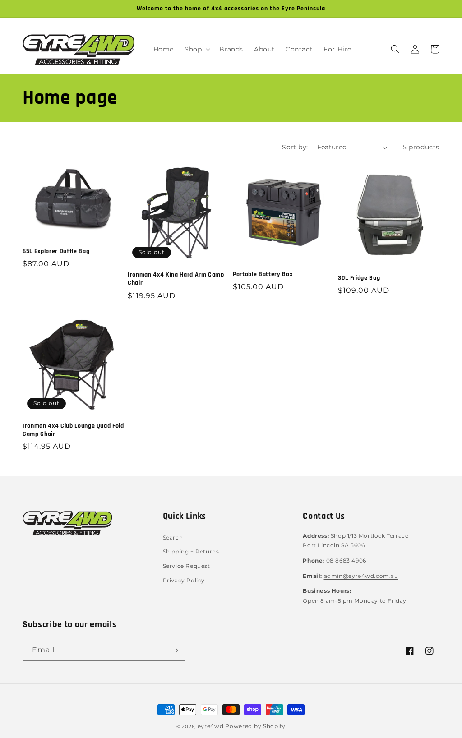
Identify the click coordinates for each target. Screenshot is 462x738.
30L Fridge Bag (359, 278)
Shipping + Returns (191, 551)
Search (173, 537)
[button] (196, 49)
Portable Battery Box (262, 274)
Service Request (186, 566)
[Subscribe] (175, 650)
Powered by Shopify (255, 726)
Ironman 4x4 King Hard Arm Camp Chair (176, 279)
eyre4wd (211, 726)
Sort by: (295, 147)
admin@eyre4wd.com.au (361, 575)
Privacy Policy (184, 580)
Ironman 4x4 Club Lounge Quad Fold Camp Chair (73, 430)
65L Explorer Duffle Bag (56, 251)
